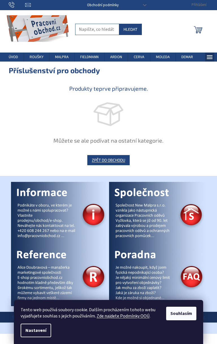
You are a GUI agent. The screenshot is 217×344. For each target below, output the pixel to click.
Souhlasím (181, 313)
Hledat (130, 29)
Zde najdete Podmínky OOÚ (123, 316)
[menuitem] (13, 57)
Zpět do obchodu (108, 160)
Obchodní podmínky (103, 5)
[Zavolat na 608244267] (17, 4)
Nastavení (35, 330)
